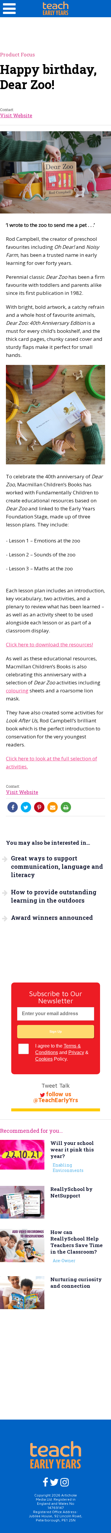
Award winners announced (52, 917)
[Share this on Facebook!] (12, 807)
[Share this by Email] (52, 807)
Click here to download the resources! (49, 644)
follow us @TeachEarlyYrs (55, 1097)
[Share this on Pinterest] (39, 807)
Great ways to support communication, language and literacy (57, 866)
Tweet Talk (55, 1085)
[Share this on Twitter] (25, 807)
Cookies (44, 1058)
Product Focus (17, 54)
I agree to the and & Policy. (62, 1052)
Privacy (76, 1052)
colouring (17, 690)
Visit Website (16, 115)
